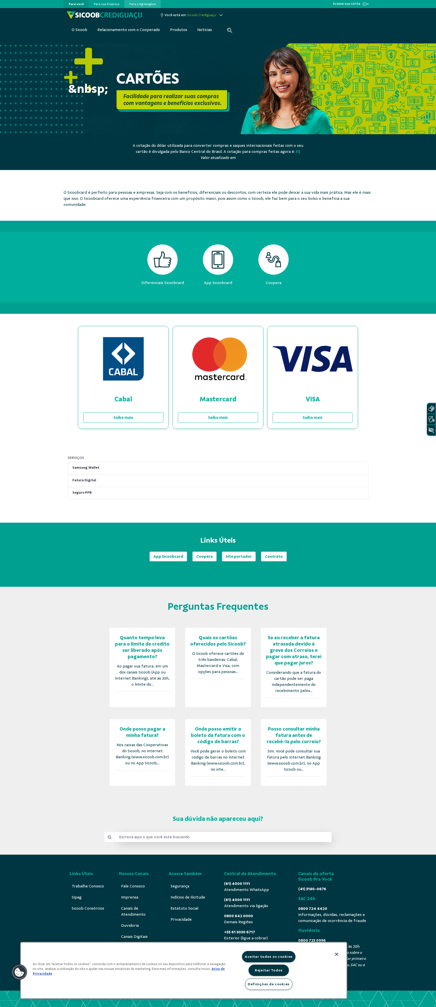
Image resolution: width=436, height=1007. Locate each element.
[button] (19, 972)
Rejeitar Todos (269, 970)
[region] (183, 970)
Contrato (274, 556)
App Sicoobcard (168, 556)
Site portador (239, 556)
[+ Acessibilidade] (431, 430)
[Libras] (431, 408)
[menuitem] (76, 4)
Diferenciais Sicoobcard (162, 283)
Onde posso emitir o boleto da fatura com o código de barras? (218, 735)
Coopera (204, 556)
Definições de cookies (269, 984)
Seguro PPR (82, 492)
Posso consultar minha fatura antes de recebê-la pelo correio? (294, 735)
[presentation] (76, 4)
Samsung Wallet (85, 467)
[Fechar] (336, 954)
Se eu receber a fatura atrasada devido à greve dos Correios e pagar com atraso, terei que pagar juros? (293, 650)
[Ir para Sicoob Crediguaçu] (104, 15)
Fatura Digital (84, 480)
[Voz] (431, 419)
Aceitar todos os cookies (269, 957)
